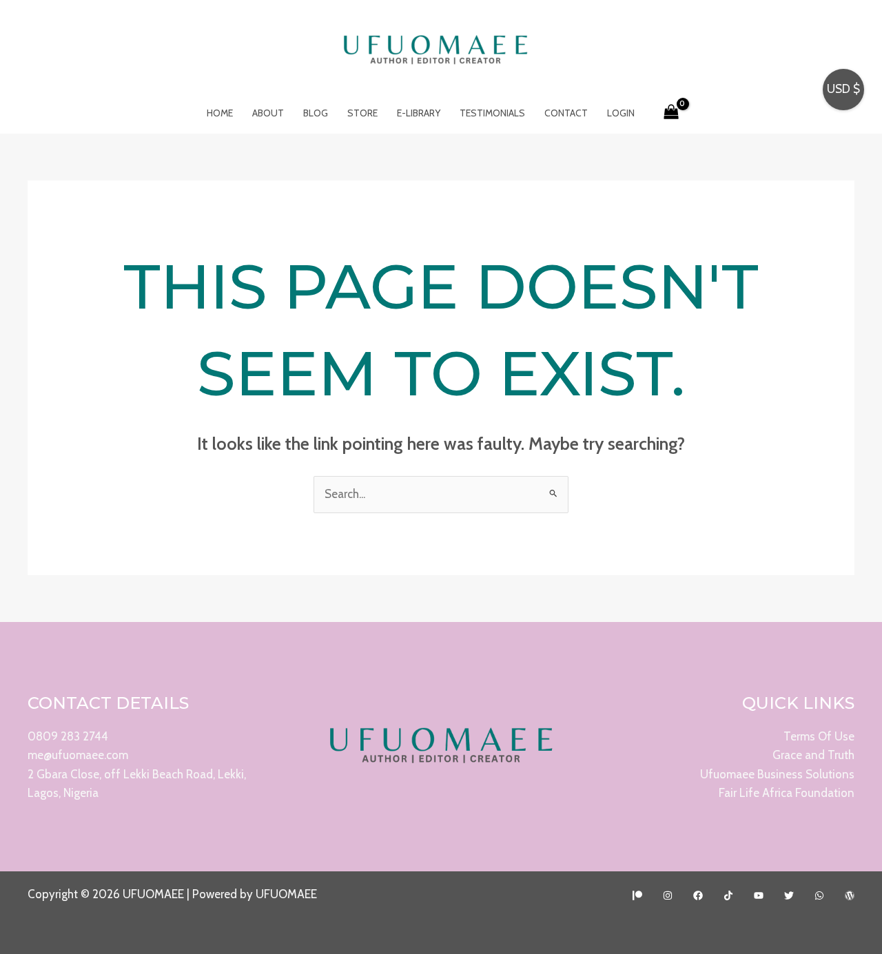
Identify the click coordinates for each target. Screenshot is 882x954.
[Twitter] (789, 895)
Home (220, 113)
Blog (315, 113)
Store (362, 113)
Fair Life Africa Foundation (786, 793)
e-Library (418, 113)
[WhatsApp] (819, 895)
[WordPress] (849, 895)
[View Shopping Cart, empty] (672, 113)
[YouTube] (758, 895)
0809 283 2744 (68, 736)
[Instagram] (668, 895)
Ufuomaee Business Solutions (777, 774)
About (268, 113)
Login (621, 113)
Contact (566, 113)
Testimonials (492, 113)
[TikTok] (728, 895)
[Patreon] (637, 895)
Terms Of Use (818, 736)
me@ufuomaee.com (78, 755)
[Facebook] (698, 895)
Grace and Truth (813, 755)
